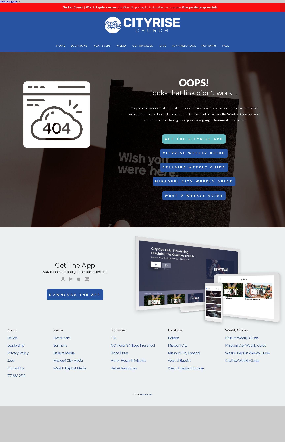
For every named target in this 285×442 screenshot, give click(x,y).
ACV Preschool (184, 45)
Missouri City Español (184, 353)
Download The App (75, 294)
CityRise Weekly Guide (194, 153)
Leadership (15, 345)
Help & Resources (124, 368)
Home (60, 45)
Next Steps (102, 45)
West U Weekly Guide (194, 195)
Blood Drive (119, 353)
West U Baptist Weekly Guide (247, 353)
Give (163, 45)
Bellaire (173, 338)
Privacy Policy (17, 353)
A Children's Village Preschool (133, 345)
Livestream (61, 338)
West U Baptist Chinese (186, 368)
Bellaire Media (64, 353)
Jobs (10, 361)
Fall (225, 45)
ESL (114, 338)
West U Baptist (179, 361)
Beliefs (12, 338)
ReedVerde (146, 394)
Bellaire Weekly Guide (194, 167)
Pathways (209, 45)
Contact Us (15, 368)
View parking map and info (200, 7)
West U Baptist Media (69, 368)
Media (122, 45)
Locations (79, 45)
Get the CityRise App (194, 139)
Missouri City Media (68, 361)
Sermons (60, 345)
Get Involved (143, 45)
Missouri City (177, 345)
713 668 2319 (16, 376)
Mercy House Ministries (128, 361)
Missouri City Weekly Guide (194, 181)
